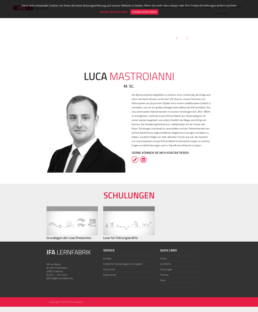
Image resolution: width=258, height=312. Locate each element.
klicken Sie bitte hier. (114, 12)
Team (182, 38)
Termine (164, 275)
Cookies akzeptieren (144, 12)
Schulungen (166, 269)
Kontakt (107, 258)
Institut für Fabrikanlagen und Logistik (122, 264)
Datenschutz (109, 275)
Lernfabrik (165, 264)
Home (171, 38)
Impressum (109, 269)
